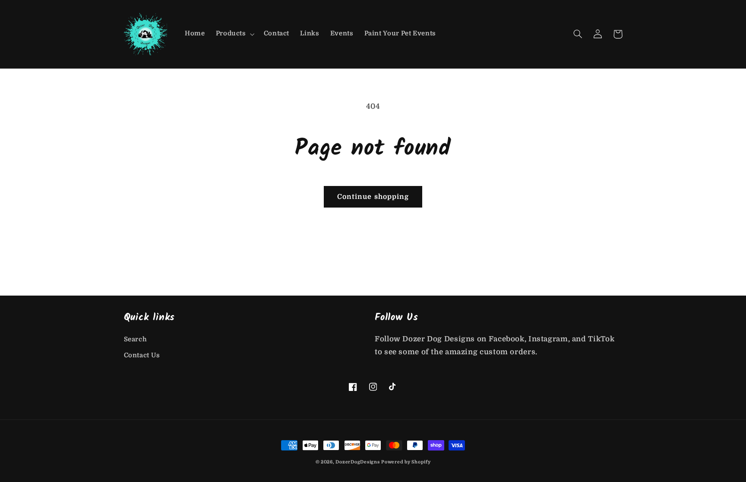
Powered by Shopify (405, 462)
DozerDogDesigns (357, 462)
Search (135, 339)
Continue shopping (373, 197)
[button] (234, 34)
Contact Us (142, 355)
